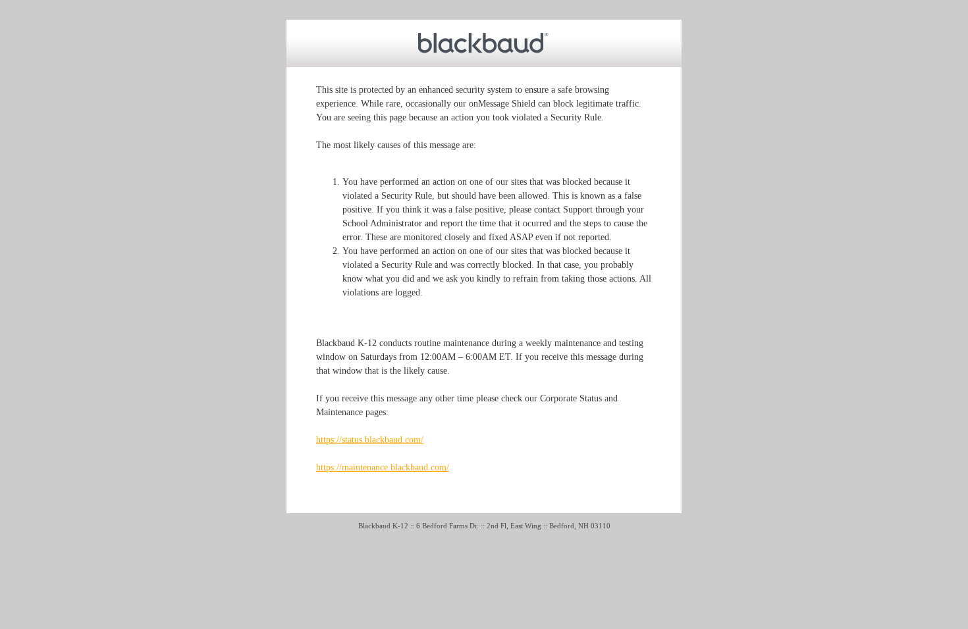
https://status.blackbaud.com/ (369, 440)
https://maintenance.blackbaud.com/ (382, 467)
